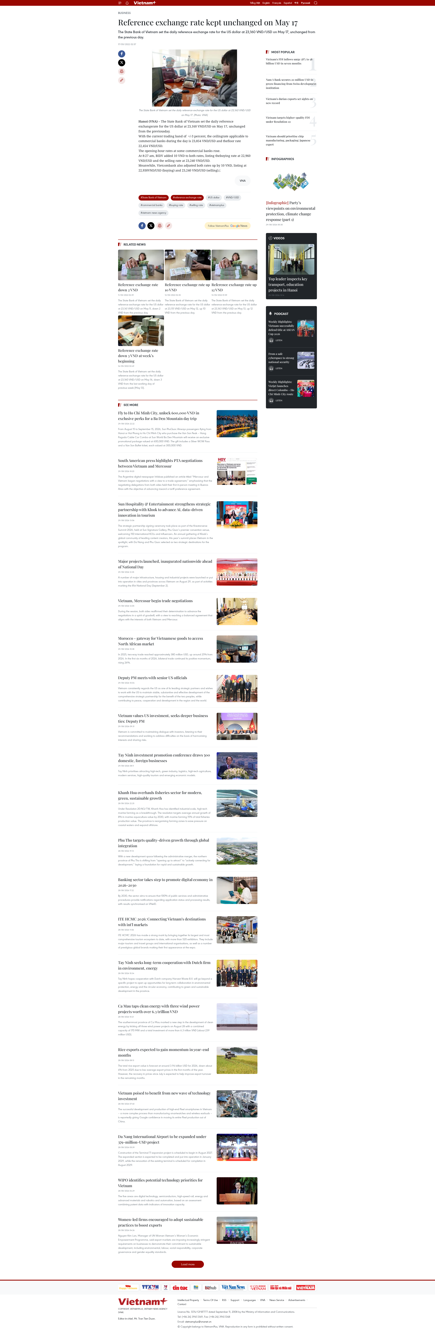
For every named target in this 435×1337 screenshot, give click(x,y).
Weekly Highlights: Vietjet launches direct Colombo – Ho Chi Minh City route (281, 388)
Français (276, 2)
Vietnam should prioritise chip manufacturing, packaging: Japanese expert (288, 140)
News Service (276, 1300)
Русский (305, 3)
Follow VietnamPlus (218, 225)
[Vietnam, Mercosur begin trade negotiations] (237, 611)
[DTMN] (281, 1287)
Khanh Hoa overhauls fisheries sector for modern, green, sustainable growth (160, 795)
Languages (249, 1300)
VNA (262, 1300)
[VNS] (233, 1287)
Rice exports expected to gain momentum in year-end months (163, 1052)
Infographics (282, 159)
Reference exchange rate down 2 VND (138, 287)
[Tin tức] (179, 1287)
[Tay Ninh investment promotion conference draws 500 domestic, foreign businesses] (237, 765)
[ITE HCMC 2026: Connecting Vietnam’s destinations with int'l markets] (237, 929)
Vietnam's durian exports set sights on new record (289, 101)
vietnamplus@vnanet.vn (198, 1321)
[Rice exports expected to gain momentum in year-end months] (237, 1060)
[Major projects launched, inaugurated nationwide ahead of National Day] (237, 572)
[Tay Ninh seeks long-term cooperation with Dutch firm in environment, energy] (237, 973)
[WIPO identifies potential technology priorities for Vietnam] (237, 1190)
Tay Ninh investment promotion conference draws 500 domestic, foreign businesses (164, 757)
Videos (279, 238)
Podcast (281, 314)
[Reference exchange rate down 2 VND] (141, 265)
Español (288, 2)
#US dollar (214, 197)
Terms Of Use (210, 1300)
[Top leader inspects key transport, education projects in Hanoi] (291, 259)
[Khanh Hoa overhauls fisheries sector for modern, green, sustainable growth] (237, 803)
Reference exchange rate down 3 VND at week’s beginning (138, 355)
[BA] (305, 1287)
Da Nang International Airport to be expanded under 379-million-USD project (162, 1139)
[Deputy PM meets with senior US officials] (237, 688)
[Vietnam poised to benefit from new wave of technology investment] (237, 1103)
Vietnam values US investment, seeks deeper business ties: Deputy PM (163, 718)
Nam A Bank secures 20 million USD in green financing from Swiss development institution (291, 84)
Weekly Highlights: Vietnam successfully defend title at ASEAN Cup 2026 (281, 328)
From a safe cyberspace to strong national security (281, 358)
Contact (182, 1304)
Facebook (121, 53)
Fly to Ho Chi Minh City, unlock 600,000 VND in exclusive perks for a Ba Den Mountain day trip (158, 415)
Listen (279, 340)
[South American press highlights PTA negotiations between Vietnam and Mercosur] (237, 471)
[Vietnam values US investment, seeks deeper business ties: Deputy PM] (237, 726)
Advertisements (296, 1300)
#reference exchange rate (187, 197)
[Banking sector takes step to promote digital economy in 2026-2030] (237, 890)
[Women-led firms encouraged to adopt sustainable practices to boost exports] (237, 1230)
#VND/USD (232, 197)
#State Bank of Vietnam (154, 197)
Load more (188, 1264)
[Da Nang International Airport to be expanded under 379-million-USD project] (237, 1147)
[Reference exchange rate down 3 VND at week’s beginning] (141, 330)
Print (121, 71)
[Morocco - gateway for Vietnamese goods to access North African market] (237, 649)
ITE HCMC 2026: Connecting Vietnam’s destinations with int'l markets (162, 921)
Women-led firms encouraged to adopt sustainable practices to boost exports (160, 1222)
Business (124, 13)
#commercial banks (151, 205)
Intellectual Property (188, 1300)
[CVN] (258, 1287)
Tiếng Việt (255, 2)
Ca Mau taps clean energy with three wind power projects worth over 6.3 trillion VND (159, 1008)
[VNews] (165, 1287)
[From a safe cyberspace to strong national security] (305, 360)
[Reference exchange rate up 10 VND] (188, 265)
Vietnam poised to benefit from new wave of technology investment (164, 1095)
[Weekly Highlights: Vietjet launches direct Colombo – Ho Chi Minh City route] (305, 388)
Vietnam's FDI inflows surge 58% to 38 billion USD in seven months (289, 61)
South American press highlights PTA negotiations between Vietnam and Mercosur (160, 463)
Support (235, 1300)
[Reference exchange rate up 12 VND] (234, 265)
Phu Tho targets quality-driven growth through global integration (163, 843)
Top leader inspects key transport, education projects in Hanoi (287, 284)
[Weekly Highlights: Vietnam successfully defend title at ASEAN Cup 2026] (305, 328)
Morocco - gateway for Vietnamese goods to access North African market (160, 641)
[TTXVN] (150, 1287)
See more (131, 405)
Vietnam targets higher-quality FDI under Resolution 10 (288, 119)
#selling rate (196, 205)
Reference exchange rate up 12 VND (234, 287)
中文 (296, 3)
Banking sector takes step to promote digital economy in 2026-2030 (165, 882)
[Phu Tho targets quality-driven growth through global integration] (237, 851)
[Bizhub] (211, 1287)
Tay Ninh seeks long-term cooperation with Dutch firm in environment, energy (164, 965)
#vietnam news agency (153, 212)
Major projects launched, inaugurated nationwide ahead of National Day (165, 564)
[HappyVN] (128, 1287)
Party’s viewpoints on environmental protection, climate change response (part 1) (290, 211)
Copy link (121, 80)
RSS (224, 1300)
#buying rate (176, 205)
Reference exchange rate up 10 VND (187, 287)
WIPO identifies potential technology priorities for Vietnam (160, 1182)
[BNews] (196, 1287)
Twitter (121, 62)
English (266, 2)
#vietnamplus (216, 205)
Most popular (283, 52)
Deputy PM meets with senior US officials (152, 677)
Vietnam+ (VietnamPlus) (145, 2)
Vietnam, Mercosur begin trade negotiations (155, 600)
